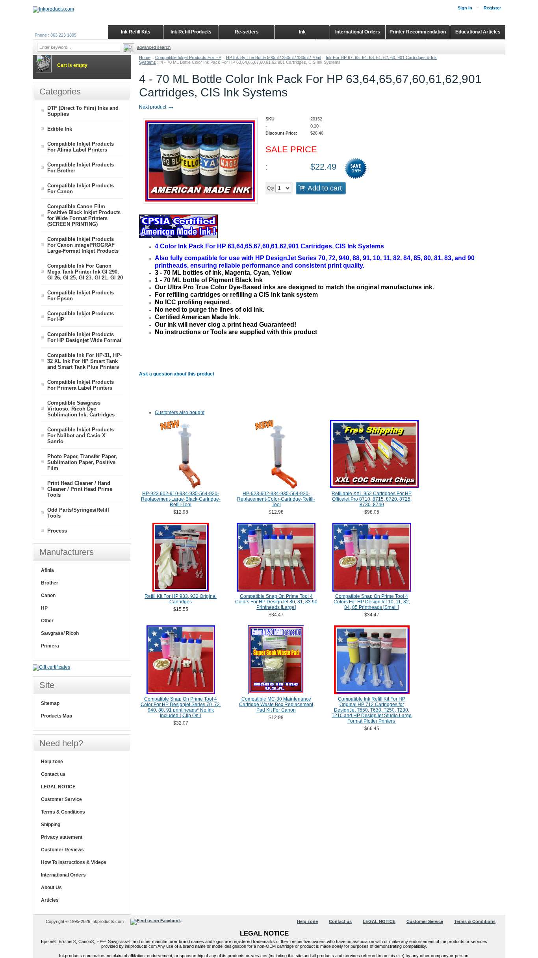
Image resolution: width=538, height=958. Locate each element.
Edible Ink (59, 129)
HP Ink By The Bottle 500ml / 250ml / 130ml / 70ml (273, 57)
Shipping (50, 824)
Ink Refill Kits (135, 32)
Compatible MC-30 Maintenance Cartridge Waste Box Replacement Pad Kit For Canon (276, 704)
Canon (48, 595)
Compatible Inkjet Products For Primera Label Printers (80, 385)
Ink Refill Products (191, 32)
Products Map (56, 716)
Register (492, 8)
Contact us (53, 774)
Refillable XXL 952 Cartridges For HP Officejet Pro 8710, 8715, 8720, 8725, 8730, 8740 (372, 499)
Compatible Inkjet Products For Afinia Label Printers (80, 147)
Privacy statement (61, 837)
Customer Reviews (62, 850)
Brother (49, 583)
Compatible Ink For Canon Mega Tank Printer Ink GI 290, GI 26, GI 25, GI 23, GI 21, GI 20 (85, 272)
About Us (51, 887)
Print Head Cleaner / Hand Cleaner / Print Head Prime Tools (79, 489)
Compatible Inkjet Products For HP (188, 57)
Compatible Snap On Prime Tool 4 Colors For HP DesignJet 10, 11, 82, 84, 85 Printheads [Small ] (372, 602)
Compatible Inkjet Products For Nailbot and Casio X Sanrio (80, 435)
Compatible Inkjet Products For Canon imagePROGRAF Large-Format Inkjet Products (83, 245)
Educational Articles (478, 32)
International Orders (63, 875)
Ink (302, 32)
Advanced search (154, 47)
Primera (50, 646)
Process (57, 531)
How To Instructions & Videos (73, 862)
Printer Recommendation (418, 32)
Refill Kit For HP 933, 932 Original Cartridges (181, 599)
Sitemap (50, 703)
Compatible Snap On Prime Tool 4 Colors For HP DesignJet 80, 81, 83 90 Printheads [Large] (276, 602)
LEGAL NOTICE (58, 787)
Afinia (47, 570)
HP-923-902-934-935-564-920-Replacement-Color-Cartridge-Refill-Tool (276, 499)
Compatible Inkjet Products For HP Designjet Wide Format (84, 337)
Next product (156, 107)
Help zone (52, 761)
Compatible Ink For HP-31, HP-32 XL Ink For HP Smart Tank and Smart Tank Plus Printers (84, 361)
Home (144, 57)
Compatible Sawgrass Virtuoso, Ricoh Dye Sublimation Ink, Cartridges (81, 409)
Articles (50, 900)
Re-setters (247, 32)
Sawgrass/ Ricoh (60, 633)
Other (47, 620)
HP (44, 608)
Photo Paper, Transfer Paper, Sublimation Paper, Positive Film (82, 462)
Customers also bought (179, 412)
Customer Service (61, 799)
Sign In (465, 8)
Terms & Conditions (63, 812)
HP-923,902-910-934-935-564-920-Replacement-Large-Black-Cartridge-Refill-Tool (181, 499)
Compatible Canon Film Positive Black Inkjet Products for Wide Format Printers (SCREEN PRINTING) (84, 215)
